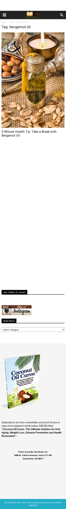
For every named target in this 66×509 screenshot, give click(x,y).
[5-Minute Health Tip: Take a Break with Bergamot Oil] (33, 80)
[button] (61, 15)
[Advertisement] (33, 5)
